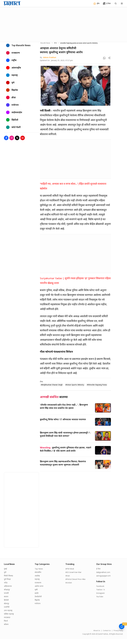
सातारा (6, 596)
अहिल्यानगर (8, 586)
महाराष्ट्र (37, 579)
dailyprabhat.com (103, 572)
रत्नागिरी (6, 607)
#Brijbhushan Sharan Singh (52, 384)
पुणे (5, 572)
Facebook (100, 586)
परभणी (6, 593)
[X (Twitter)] (17, 138)
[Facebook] (6, 138)
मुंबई (5, 569)
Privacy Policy (118, 631)
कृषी (36, 589)
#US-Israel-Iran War (73, 572)
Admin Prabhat (49, 57)
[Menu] (122, 3)
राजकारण (38, 582)
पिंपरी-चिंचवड (8, 576)
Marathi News (45, 43)
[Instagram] (11, 138)
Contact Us (107, 631)
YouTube (99, 596)
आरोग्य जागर (39, 586)
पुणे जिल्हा (7, 579)
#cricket (68, 582)
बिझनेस (37, 600)
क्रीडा (55, 43)
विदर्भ (6, 621)
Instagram (100, 593)
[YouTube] (22, 138)
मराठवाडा (7, 617)
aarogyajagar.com (103, 576)
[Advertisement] (63, 24)
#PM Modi (69, 569)
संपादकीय (38, 572)
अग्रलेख (37, 576)
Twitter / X (100, 589)
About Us (96, 631)
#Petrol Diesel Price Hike (75, 579)
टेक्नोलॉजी (38, 596)
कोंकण (6, 624)
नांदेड (5, 582)
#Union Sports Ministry (74, 384)
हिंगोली (6, 600)
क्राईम (37, 593)
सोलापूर (6, 603)
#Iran (67, 576)
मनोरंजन (37, 603)
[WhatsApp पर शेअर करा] (104, 58)
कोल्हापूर (7, 589)
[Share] (109, 58)
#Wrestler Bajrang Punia (97, 384)
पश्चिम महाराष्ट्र (9, 614)
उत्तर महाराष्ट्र (8, 610)
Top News (39, 569)
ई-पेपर (98, 569)
